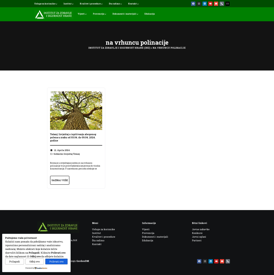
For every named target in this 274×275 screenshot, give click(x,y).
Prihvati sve (56, 261)
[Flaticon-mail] (227, 4)
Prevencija (98, 13)
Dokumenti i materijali (124, 13)
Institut (67, 3)
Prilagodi (14, 261)
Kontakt (132, 3)
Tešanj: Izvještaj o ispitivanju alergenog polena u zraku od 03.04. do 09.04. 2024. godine (73, 137)
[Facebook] (193, 4)
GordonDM (82, 260)
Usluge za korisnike (44, 3)
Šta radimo (114, 3)
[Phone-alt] (222, 4)
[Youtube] (210, 4)
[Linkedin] (205, 4)
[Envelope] (216, 4)
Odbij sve (34, 261)
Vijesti (81, 13)
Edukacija (150, 13)
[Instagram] (199, 4)
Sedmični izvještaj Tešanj (67, 154)
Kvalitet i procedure (90, 3)
